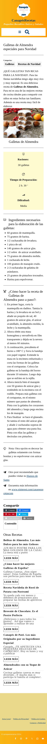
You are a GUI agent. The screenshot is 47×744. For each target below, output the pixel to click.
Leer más (11, 559)
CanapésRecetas (23, 20)
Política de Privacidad (21, 719)
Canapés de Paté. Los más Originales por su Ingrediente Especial (21, 638)
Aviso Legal (6, 719)
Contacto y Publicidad (38, 723)
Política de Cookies (38, 719)
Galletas (9, 64)
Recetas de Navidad (29, 64)
